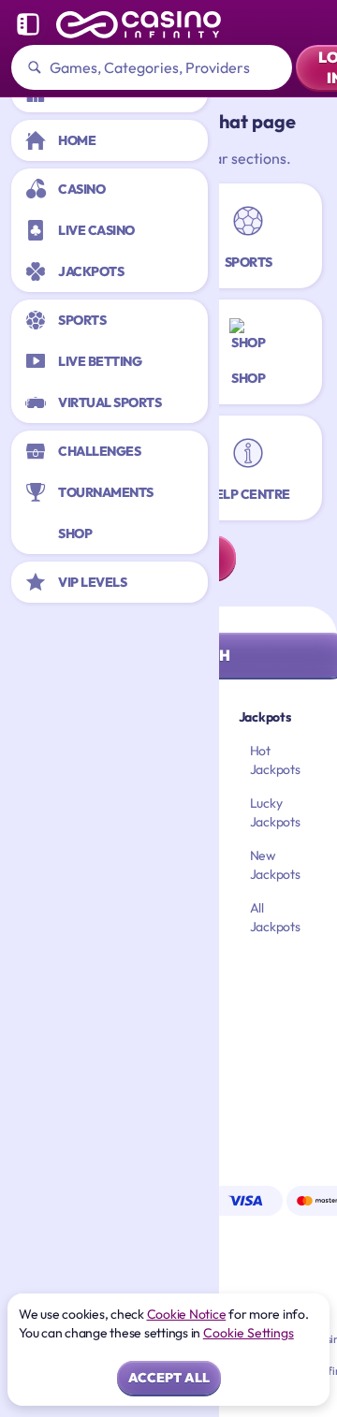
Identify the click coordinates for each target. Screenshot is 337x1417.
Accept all (169, 1377)
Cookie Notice (187, 1314)
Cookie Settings (248, 1332)
